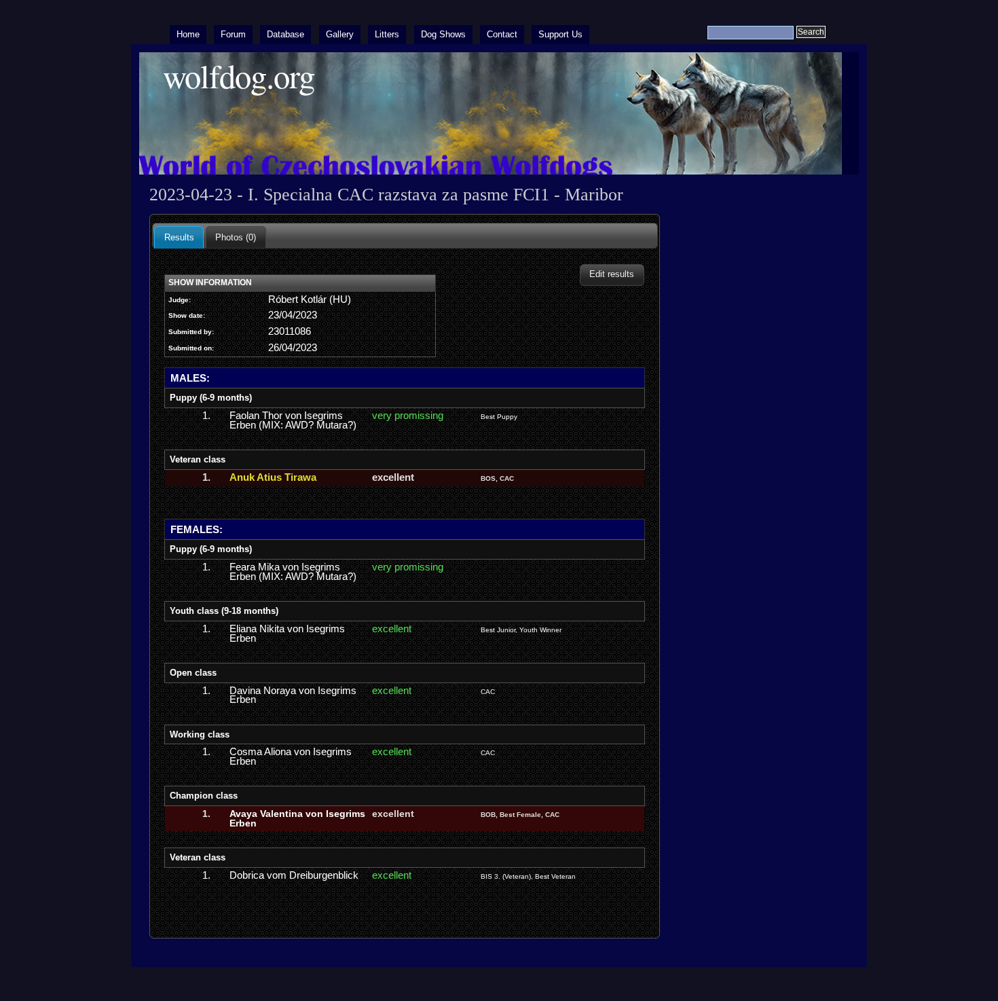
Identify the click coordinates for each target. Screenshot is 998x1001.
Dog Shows (443, 34)
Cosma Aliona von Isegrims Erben (290, 756)
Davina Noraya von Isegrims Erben (292, 695)
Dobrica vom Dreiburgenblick (293, 875)
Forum (233, 34)
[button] (612, 274)
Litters (387, 34)
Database (285, 34)
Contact (502, 34)
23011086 (289, 331)
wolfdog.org (238, 76)
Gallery (340, 34)
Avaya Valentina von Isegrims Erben (297, 818)
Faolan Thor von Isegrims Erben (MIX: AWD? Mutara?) (292, 420)
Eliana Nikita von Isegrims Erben (287, 633)
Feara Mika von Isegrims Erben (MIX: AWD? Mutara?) (292, 572)
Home (188, 34)
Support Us (560, 34)
